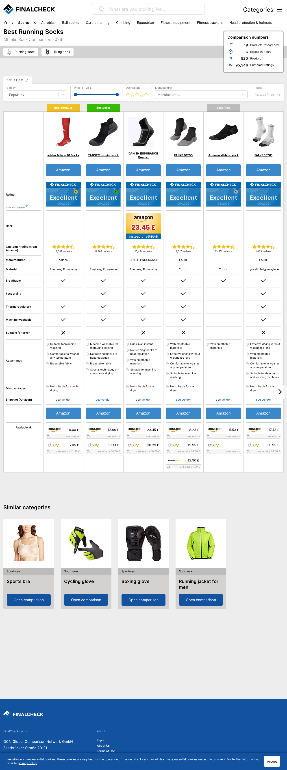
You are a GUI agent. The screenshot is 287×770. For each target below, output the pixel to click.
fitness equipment (175, 22)
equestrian (145, 22)
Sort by (11, 87)
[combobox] (158, 95)
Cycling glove (79, 581)
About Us (103, 745)
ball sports (70, 22)
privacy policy (27, 763)
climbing (123, 22)
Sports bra (18, 581)
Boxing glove (136, 581)
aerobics (48, 22)
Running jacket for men (198, 584)
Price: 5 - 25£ (83, 87)
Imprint (102, 740)
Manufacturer (163, 87)
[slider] (75, 94)
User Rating (133, 87)
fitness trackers (210, 22)
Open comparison (29, 600)
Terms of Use (106, 751)
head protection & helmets (250, 22)
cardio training (97, 22)
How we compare (15, 207)
